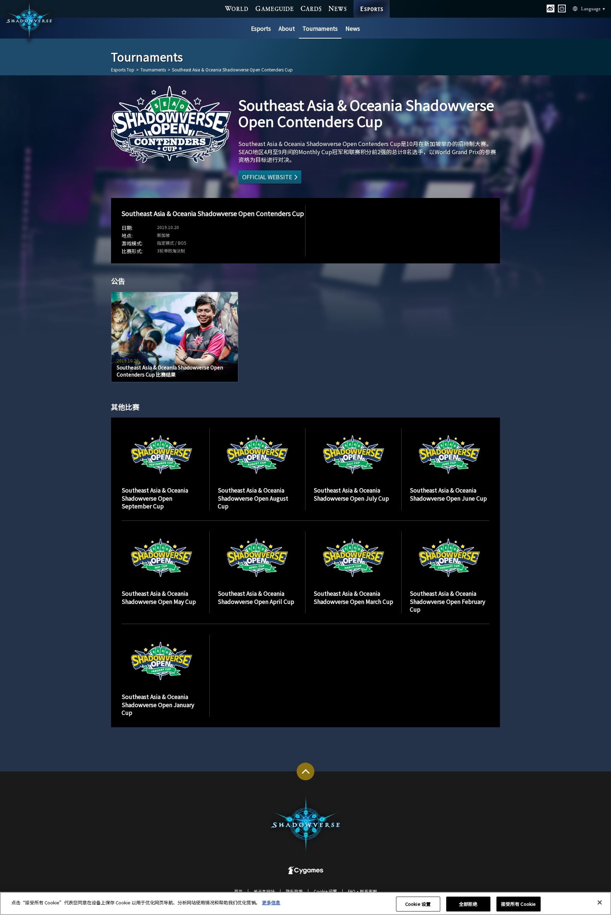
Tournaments (320, 28)
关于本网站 (264, 891)
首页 (238, 891)
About (287, 28)
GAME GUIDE (274, 8)
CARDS (311, 8)
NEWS (337, 8)
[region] (305, 903)
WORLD (237, 8)
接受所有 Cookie (518, 904)
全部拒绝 (468, 904)
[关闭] (599, 902)
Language (582, 8)
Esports (261, 28)
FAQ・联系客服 (362, 891)
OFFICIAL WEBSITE (267, 177)
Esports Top (122, 70)
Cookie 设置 (418, 904)
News (352, 28)
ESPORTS (371, 2)
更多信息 (271, 902)
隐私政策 (294, 891)
